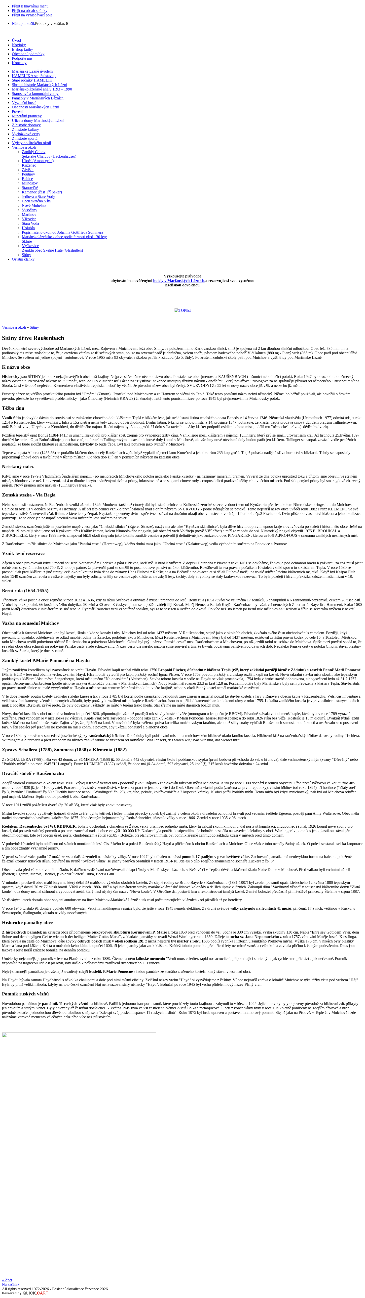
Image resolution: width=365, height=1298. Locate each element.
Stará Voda (30, 223)
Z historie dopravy (26, 125)
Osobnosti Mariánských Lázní (35, 107)
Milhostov (30, 183)
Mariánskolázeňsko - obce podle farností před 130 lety (64, 237)
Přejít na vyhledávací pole (32, 15)
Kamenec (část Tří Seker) (42, 192)
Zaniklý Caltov (33, 152)
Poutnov (28, 174)
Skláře (27, 241)
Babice (27, 179)
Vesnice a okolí (24, 147)
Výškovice (30, 246)
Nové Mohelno (34, 205)
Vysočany (29, 210)
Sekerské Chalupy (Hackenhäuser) (49, 156)
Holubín (28, 228)
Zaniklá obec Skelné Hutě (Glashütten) (52, 250)
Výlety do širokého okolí (31, 143)
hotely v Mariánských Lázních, (179, 280)
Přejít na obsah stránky (29, 10)
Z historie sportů (24, 138)
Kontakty (19, 63)
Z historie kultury (25, 129)
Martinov (29, 214)
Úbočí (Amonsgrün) (38, 161)
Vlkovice (29, 219)
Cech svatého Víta (36, 201)
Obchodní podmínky (28, 54)
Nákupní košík (23, 23)
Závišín (28, 170)
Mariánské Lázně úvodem (32, 71)
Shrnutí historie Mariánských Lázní (39, 85)
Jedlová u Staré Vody (38, 196)
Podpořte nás (22, 58)
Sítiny (26, 255)
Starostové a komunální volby (35, 93)
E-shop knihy (22, 49)
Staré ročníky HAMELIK (32, 80)
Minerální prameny (27, 116)
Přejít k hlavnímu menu (30, 6)
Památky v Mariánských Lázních (38, 98)
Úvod (16, 40)
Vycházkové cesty (26, 134)
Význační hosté (24, 102)
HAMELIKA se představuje (34, 76)
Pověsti (17, 111)
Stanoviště (30, 187)
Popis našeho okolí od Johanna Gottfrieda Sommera (62, 232)
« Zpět (7, 1280)
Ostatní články (23, 259)
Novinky (19, 45)
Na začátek (10, 1284)
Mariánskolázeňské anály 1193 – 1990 (42, 89)
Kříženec (29, 165)
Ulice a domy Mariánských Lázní (38, 120)
